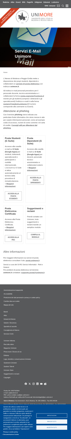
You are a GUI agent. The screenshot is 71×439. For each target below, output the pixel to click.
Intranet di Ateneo (10, 319)
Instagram (33, 384)
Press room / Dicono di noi (12, 352)
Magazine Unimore (10, 348)
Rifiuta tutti (51, 421)
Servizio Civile (8, 334)
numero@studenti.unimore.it (15, 104)
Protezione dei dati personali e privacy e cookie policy (22, 297)
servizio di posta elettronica (27, 84)
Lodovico (55, 2)
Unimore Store (8, 370)
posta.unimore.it (32, 260)
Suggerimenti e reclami (11, 374)
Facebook (26, 384)
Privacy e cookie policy (10, 432)
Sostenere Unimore (10, 363)
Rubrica (6, 2)
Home (5, 72)
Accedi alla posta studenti (13, 196)
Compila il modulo (35, 236)
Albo (12, 2)
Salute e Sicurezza (10, 323)
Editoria (6, 355)
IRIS (23, 2)
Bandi (6, 312)
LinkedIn (37, 384)
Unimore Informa (9, 340)
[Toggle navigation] (67, 5)
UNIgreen (38, 2)
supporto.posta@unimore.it (32, 273)
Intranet (52, 6)
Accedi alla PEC (13, 238)
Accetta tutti (52, 427)
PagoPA (30, 2)
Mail (58, 6)
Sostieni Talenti (9, 366)
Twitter (29, 384)
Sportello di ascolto (10, 326)
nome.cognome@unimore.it (32, 96)
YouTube (41, 384)
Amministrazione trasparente (13, 290)
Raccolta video (9, 344)
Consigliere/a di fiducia (11, 330)
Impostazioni (51, 415)
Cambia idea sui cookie (12, 301)
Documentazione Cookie (11, 434)
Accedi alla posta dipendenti (35, 180)
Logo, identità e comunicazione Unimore (17, 359)
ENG (46, 6)
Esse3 (18, 2)
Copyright (7, 377)
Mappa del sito (9, 305)
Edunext (46, 2)
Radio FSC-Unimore (45, 384)
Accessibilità (8, 294)
